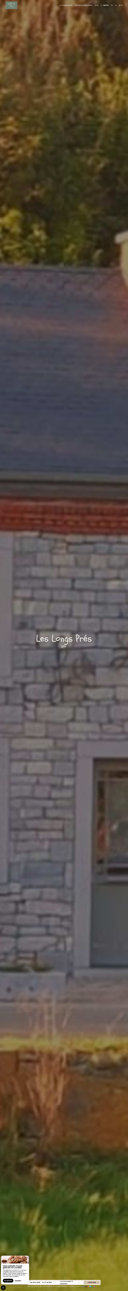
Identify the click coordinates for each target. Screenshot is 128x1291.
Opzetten (18, 1281)
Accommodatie (66, 5)
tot (43, 1282)
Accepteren (8, 1281)
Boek (97, 5)
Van (31, 1282)
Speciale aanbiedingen (83, 5)
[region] (15, 1270)
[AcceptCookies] (3, 1287)
